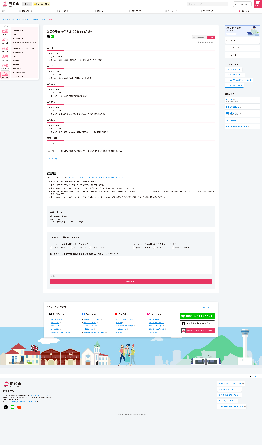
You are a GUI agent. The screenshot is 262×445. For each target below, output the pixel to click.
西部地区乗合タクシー (235, 75)
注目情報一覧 (231, 40)
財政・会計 (16, 64)
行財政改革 (16, 56)
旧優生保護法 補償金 (235, 85)
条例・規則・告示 (18, 38)
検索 (212, 37)
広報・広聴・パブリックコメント (23, 48)
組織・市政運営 (18, 52)
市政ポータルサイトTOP (17, 19)
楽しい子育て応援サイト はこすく (239, 80)
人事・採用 (16, 60)
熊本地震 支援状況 (234, 69)
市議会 (43, 19)
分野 (28, 19)
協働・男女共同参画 (19, 72)
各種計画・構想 (18, 68)
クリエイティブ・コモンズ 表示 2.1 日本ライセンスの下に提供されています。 (97, 177)
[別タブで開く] (48, 37)
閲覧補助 (27, 4)
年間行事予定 (231, 55)
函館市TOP (5, 19)
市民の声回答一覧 (232, 48)
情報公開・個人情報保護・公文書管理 (24, 43)
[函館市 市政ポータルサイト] (11, 4)
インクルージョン (18, 76)
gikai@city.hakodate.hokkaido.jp (70, 222)
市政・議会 (35, 19)
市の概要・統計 (18, 30)
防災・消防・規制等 (42, 4)
